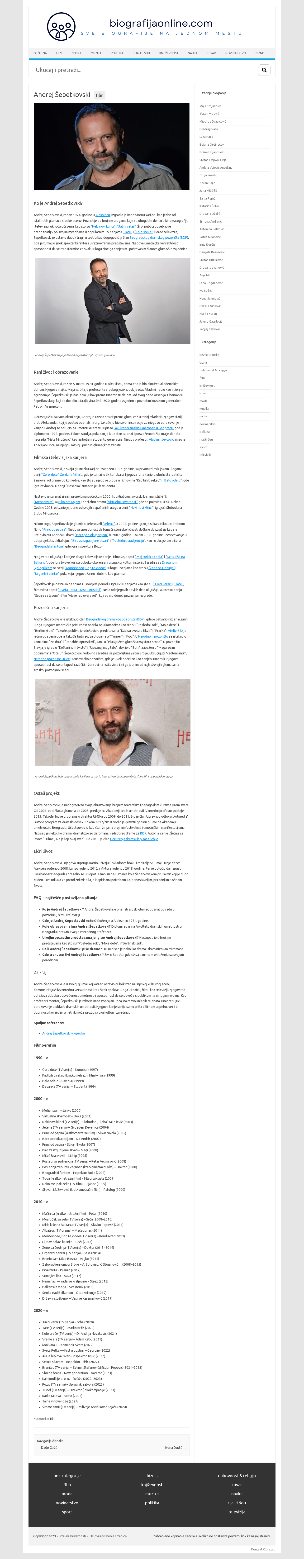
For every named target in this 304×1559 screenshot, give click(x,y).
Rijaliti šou (141, 53)
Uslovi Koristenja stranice (108, 1536)
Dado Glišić (47, 1447)
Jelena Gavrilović (211, 321)
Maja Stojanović (210, 106)
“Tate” (127, 232)
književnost (207, 385)
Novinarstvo (235, 53)
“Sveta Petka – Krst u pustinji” (79, 590)
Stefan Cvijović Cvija (213, 160)
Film (59, 53)
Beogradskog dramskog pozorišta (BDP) (159, 237)
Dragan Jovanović (212, 267)
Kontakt (256, 1549)
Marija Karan (208, 313)
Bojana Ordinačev (212, 144)
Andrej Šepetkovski (62, 94)
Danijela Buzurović (212, 252)
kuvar (203, 393)
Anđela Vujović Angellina (216, 167)
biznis (204, 362)
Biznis (260, 53)
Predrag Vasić (209, 129)
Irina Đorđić (207, 244)
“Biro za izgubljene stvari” (90, 541)
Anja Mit (205, 275)
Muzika (96, 53)
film (100, 95)
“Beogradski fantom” (49, 546)
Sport (76, 53)
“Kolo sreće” (143, 232)
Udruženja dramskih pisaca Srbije (134, 839)
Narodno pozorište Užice (52, 659)
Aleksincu (102, 215)
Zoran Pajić (207, 183)
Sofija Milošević (210, 236)
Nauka (192, 53)
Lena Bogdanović (211, 283)
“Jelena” (109, 524)
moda (204, 401)
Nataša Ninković (210, 306)
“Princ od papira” (54, 529)
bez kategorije (209, 354)
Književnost (168, 53)
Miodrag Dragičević (213, 121)
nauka (204, 416)
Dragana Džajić (210, 213)
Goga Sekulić (208, 175)
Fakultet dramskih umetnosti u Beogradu (143, 428)
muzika (204, 408)
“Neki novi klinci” (103, 226)
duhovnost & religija (213, 370)
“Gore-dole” (50, 475)
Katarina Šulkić (209, 206)
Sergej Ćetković (210, 329)
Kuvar (211, 53)
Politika (117, 53)
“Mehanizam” (44, 502)
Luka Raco (206, 136)
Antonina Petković (212, 229)
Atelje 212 (175, 631)
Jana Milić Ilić (208, 190)
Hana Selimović (210, 298)
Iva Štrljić (206, 290)
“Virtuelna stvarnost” (122, 502)
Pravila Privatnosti (73, 1536)
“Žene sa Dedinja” (161, 568)
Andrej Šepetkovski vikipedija (63, 1033)
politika (205, 431)
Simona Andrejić (211, 221)
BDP (143, 833)
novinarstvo (208, 424)
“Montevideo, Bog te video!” (85, 568)
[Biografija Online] (147, 40)
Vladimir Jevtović (161, 439)
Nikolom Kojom (69, 502)
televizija (206, 454)
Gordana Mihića (71, 475)
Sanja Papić (207, 198)
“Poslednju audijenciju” (128, 541)
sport (203, 447)
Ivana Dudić (175, 1447)
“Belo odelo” (172, 480)
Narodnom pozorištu (153, 636)
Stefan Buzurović (211, 260)
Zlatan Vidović (209, 113)
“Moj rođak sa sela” (149, 557)
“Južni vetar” (126, 226)
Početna (40, 53)
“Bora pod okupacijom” (91, 535)
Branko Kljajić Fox (212, 152)
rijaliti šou (206, 439)
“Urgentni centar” (47, 574)
